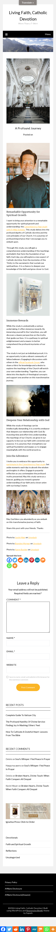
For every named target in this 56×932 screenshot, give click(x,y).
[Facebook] (9, 560)
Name (10, 637)
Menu (48, 34)
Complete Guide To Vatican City (21, 715)
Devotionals (12, 837)
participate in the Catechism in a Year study (25, 464)
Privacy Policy (11, 882)
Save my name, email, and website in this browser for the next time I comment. (29, 678)
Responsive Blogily (34, 910)
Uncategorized (13, 857)
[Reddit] (20, 560)
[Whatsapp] (9, 565)
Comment (13, 599)
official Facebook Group (29, 362)
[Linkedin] (26, 560)
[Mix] (42, 560)
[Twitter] (14, 560)
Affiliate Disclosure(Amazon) (17, 895)
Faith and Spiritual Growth (18, 844)
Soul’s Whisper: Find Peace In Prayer (32, 759)
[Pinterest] (31, 560)
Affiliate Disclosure (13, 888)
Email (10, 651)
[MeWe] (37, 560)
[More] (14, 565)
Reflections (11, 850)
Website (11, 664)
